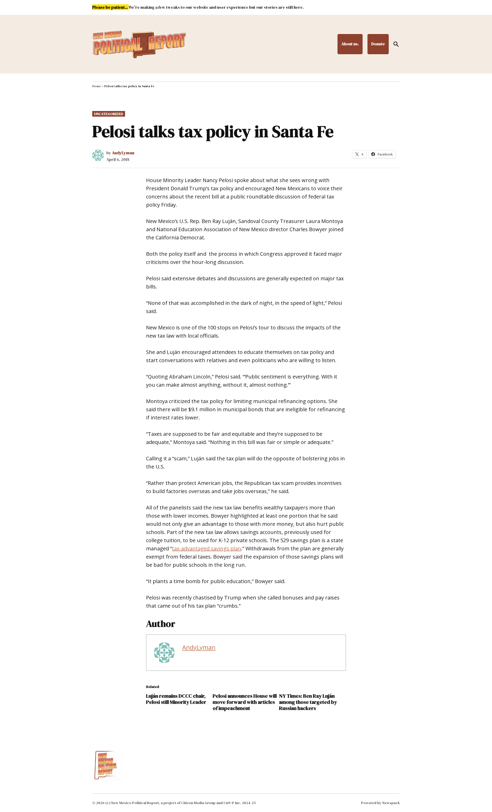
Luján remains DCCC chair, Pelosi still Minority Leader (176, 699)
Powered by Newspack (380, 802)
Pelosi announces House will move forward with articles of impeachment (245, 702)
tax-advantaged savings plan (206, 548)
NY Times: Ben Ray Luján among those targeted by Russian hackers (308, 702)
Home (96, 86)
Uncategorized (108, 113)
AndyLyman (123, 152)
